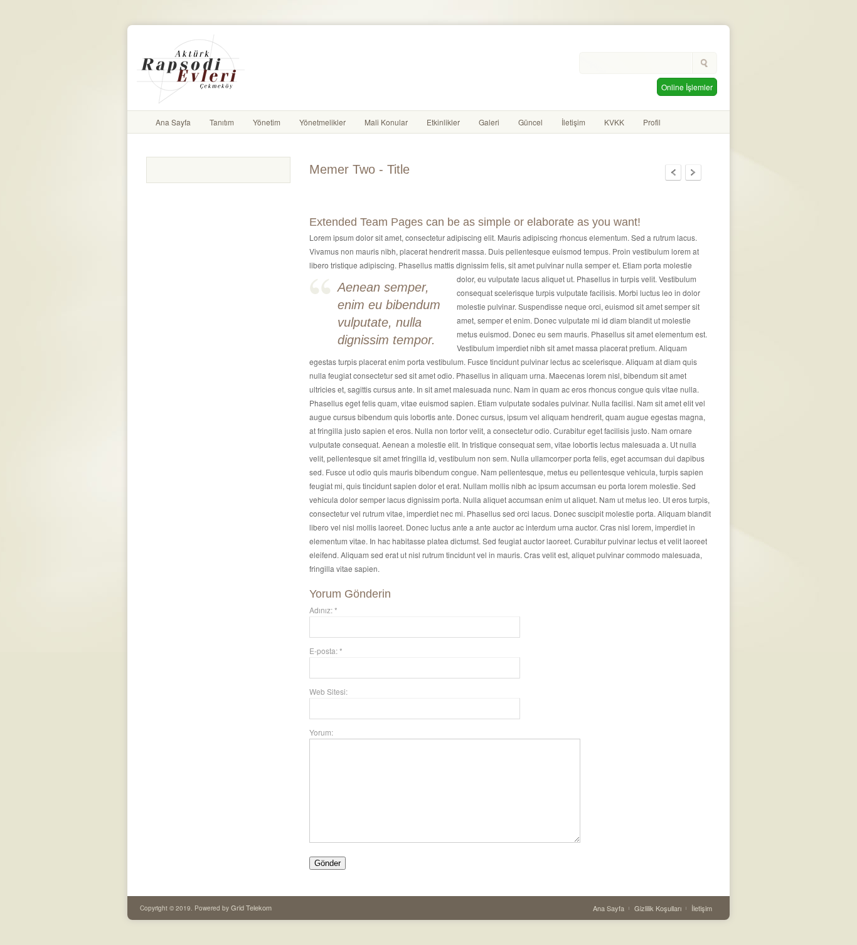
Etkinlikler (443, 122)
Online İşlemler (687, 87)
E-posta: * (326, 650)
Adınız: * (323, 609)
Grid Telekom (251, 907)
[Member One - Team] (693, 172)
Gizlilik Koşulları (657, 908)
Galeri (489, 122)
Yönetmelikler (322, 122)
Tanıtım (222, 122)
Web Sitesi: (328, 691)
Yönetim (266, 122)
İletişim (573, 122)
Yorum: (321, 732)
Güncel (530, 122)
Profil (652, 122)
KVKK (614, 122)
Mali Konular (386, 122)
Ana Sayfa (173, 122)
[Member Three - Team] (673, 172)
